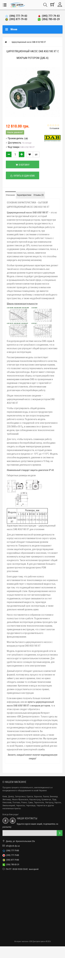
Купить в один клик (24, 175)
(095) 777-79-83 (50, 15)
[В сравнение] (36, 154)
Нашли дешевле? (15, 132)
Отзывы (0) (39, 195)
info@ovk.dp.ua (13, 846)
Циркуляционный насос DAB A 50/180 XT (29, 42)
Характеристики (24, 195)
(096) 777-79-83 (17, 15)
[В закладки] (29, 154)
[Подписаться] (59, 833)
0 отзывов (54, 128)
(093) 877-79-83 (17, 19)
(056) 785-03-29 (50, 19)
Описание (10, 195)
